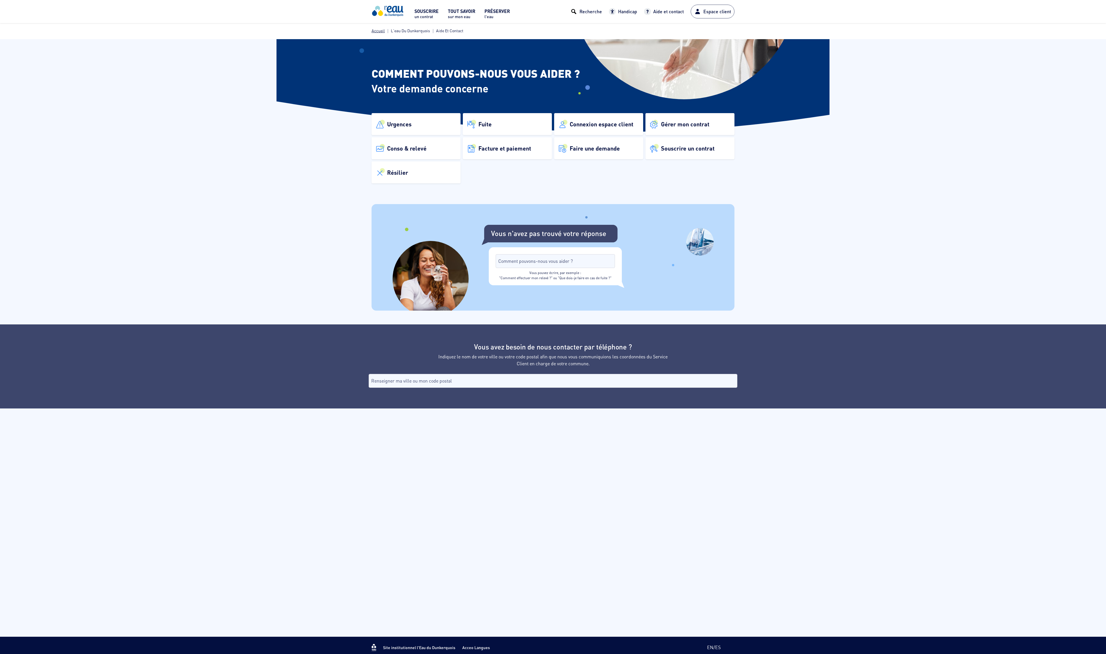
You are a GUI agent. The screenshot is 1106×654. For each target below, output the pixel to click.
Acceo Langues (476, 647)
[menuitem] (426, 15)
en (710, 647)
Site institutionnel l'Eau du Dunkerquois (419, 647)
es (718, 647)
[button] (416, 124)
